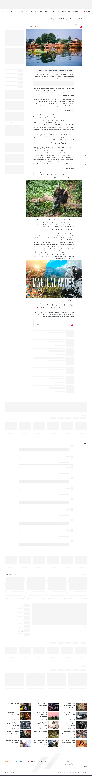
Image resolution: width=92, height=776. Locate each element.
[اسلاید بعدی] (3, 133)
